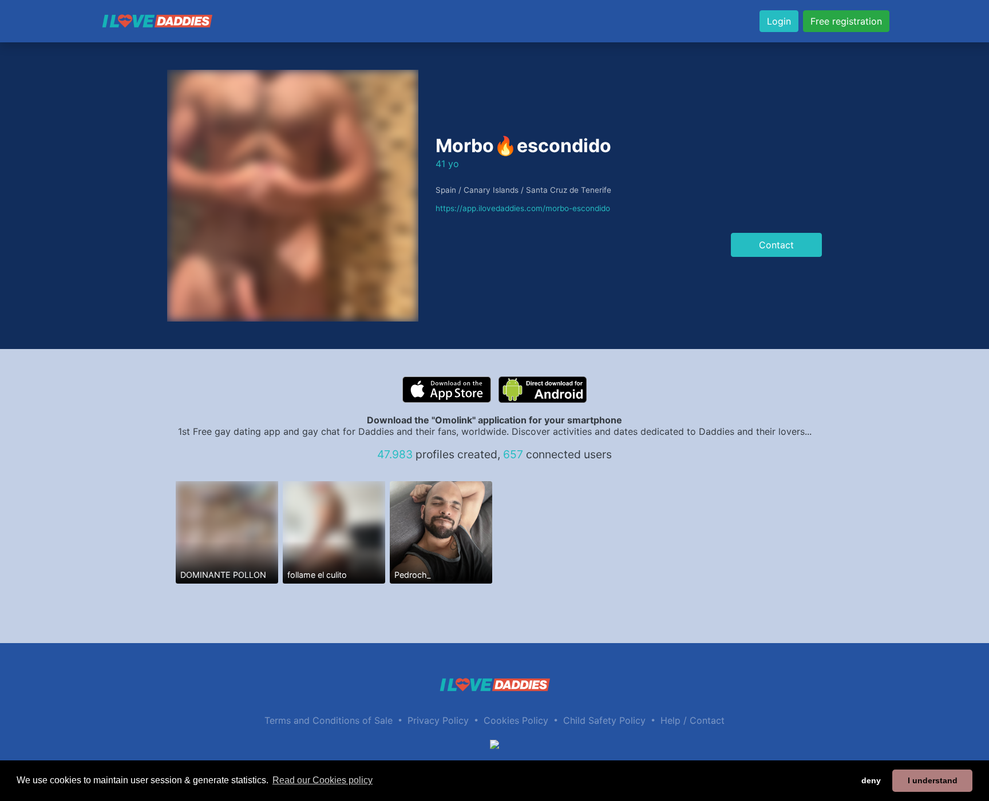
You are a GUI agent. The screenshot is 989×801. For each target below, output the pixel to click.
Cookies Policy (516, 720)
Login (779, 21)
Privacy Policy (438, 720)
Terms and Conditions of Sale (328, 720)
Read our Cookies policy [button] (322, 780)
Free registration (846, 21)
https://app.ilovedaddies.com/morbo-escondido (523, 208)
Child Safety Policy (604, 720)
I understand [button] (933, 780)
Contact (776, 245)
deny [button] (871, 780)
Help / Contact (692, 720)
